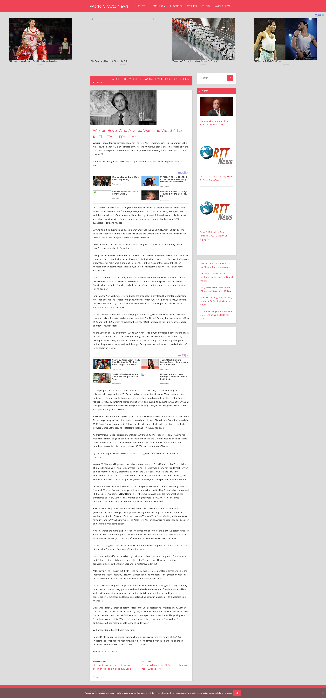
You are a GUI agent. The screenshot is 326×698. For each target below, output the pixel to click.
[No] (323, 693)
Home (95, 79)
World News (222, 6)
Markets (192, 6)
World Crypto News (109, 6)
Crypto (141, 6)
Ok (237, 692)
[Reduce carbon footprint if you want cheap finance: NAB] (216, 98)
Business (158, 6)
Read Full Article (109, 651)
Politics (205, 6)
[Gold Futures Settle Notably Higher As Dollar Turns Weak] (216, 139)
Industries (176, 6)
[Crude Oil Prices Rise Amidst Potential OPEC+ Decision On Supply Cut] (216, 195)
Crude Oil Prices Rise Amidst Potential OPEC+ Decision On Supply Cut (213, 236)
